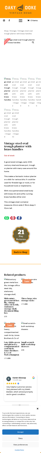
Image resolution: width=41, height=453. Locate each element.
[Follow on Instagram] (4, 20)
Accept (20, 432)
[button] (37, 408)
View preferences (20, 445)
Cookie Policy (19, 450)
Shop (6, 31)
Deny (20, 438)
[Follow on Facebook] (9, 20)
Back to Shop (20, 252)
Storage (13, 31)
